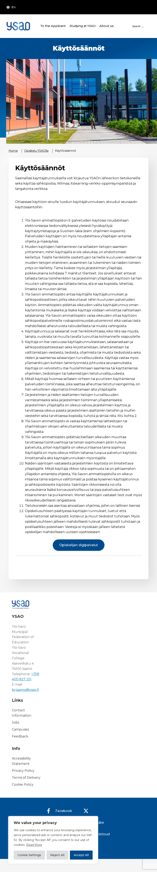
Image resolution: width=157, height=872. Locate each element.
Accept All (81, 855)
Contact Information (21, 713)
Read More (34, 845)
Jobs (15, 722)
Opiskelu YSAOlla (36, 151)
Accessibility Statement (21, 761)
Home (13, 151)
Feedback (20, 736)
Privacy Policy (23, 771)
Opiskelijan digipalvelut (78, 545)
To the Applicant (53, 26)
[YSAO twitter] (86, 810)
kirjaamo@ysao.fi (25, 690)
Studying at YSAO (83, 26)
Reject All (57, 855)
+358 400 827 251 (25, 676)
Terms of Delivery (26, 778)
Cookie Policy (23, 784)
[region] (53, 840)
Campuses (20, 729)
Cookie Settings (29, 855)
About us (106, 26)
